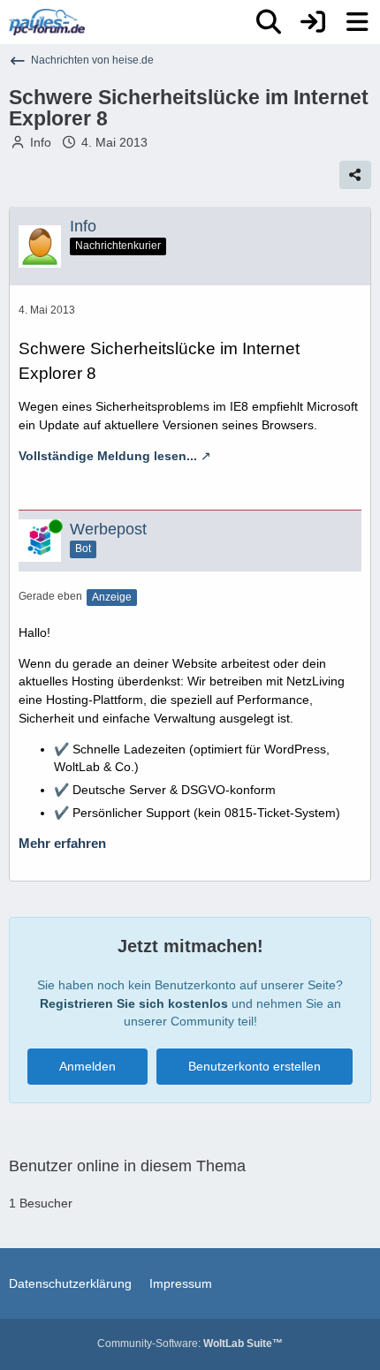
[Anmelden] (313, 22)
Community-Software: (190, 1343)
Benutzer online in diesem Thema (127, 1166)
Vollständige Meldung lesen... (108, 456)
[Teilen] (355, 175)
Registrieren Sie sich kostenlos (134, 1003)
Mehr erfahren (62, 843)
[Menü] (357, 22)
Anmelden (87, 1066)
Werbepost (108, 529)
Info (40, 142)
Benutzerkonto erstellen (254, 1066)
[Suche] (268, 22)
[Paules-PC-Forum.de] (46, 22)
